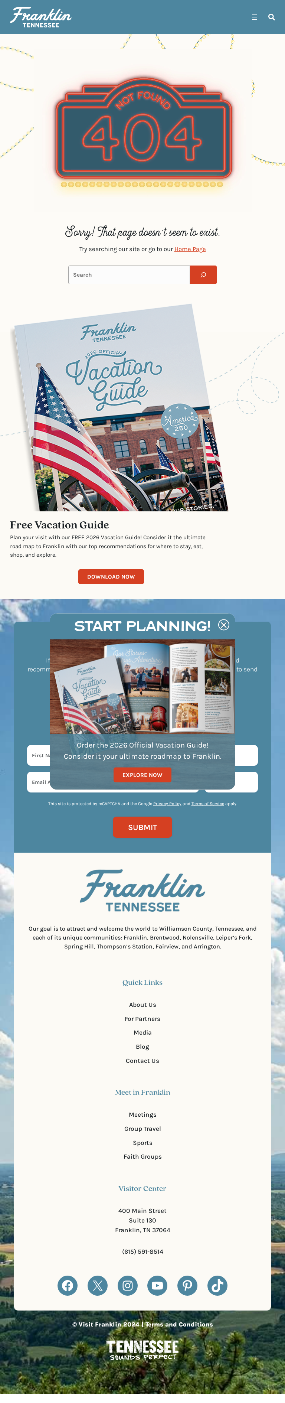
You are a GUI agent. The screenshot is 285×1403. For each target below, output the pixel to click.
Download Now (111, 576)
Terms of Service (207, 803)
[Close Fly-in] (223, 625)
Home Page (190, 249)
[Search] (203, 275)
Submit (142, 827)
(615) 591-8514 (142, 1251)
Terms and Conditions (179, 1324)
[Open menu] (254, 17)
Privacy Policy (167, 803)
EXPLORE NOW (142, 774)
